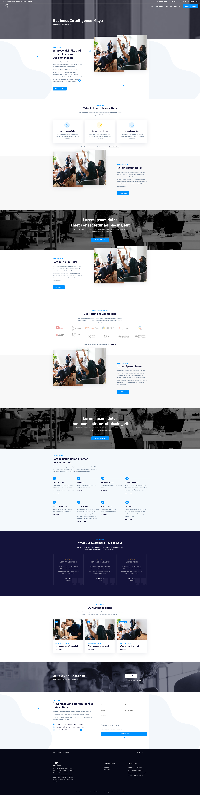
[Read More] (68, 131)
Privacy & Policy (57, 752)
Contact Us (177, 6)
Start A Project (66, 752)
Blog (56, 622)
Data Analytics (123, 622)
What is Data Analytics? (129, 646)
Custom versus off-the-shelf (66, 646)
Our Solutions (159, 6)
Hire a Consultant (27, 1)
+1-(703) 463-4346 (163, 1)
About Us (168, 6)
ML (88, 622)
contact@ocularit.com (176, 1)
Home (151, 6)
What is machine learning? (98, 646)
